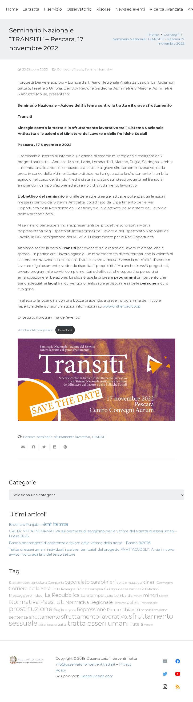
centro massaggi (129, 582)
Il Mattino (151, 589)
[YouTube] (178, 674)
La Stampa (92, 595)
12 (10, 582)
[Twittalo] (44, 447)
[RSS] (178, 687)
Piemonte (120, 602)
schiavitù (130, 609)
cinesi (149, 582)
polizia (133, 602)
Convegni (64, 69)
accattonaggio (21, 582)
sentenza (18, 617)
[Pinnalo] (65, 447)
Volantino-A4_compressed (35, 330)
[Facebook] (178, 661)
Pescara (29, 437)
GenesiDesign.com (96, 676)
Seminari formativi (98, 69)
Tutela (136, 624)
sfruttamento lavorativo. (94, 616)
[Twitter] (165, 674)
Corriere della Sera (30, 588)
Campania (56, 582)
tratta (62, 624)
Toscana (52, 624)
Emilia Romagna (64, 589)
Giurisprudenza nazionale (124, 589)
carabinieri (103, 582)
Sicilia (42, 624)
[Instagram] (165, 687)
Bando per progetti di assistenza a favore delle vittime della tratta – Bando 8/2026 (79, 543)
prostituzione (30, 609)
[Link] (27, 659)
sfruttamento (44, 617)
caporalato (77, 582)
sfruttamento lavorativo (72, 437)
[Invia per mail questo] (23, 447)
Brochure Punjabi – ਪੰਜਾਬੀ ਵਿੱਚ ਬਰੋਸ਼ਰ (38, 524)
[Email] (165, 661)
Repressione (91, 609)
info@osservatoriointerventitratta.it (85, 664)
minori (150, 595)
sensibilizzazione (154, 610)
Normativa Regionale (89, 602)
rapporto (70, 610)
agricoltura (39, 582)
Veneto (148, 624)
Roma (113, 609)
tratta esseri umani (98, 623)
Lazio (108, 595)
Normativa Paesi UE (36, 601)
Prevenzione (149, 602)
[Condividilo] (33, 447)
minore (137, 595)
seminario (44, 437)
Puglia (58, 610)
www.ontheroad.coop (122, 306)
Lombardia (123, 595)
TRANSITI (99, 437)
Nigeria (163, 595)
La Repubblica (62, 595)
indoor (38, 595)
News (78, 69)
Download (65, 330)
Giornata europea (89, 589)
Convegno (165, 582)
